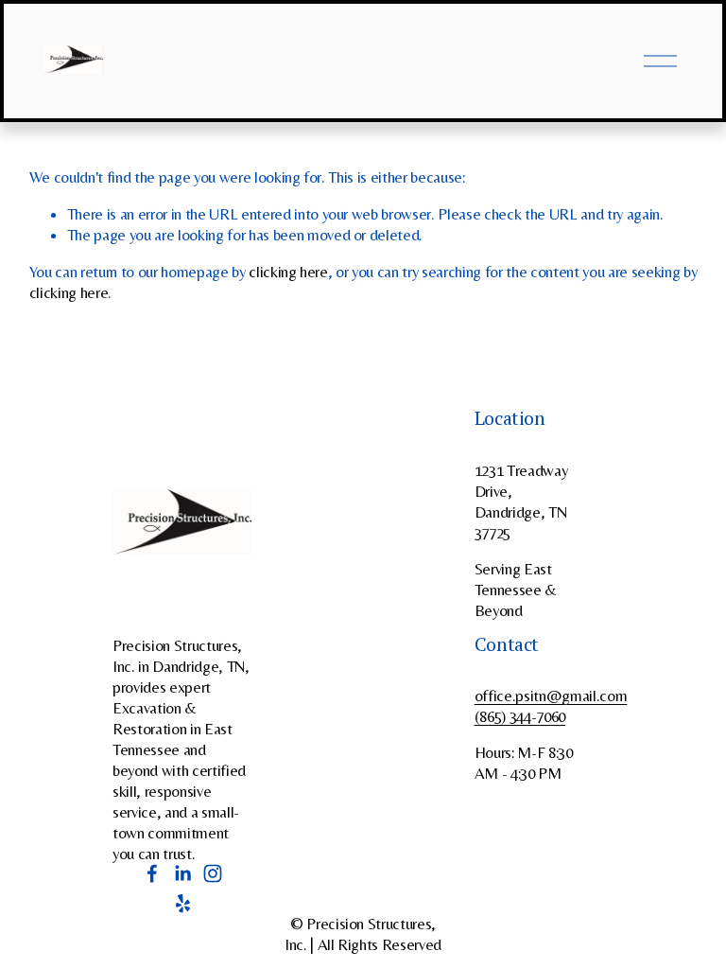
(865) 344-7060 (520, 716)
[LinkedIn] (182, 873)
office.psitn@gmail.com (551, 695)
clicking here (288, 271)
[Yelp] (182, 903)
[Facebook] (152, 873)
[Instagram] (212, 873)
